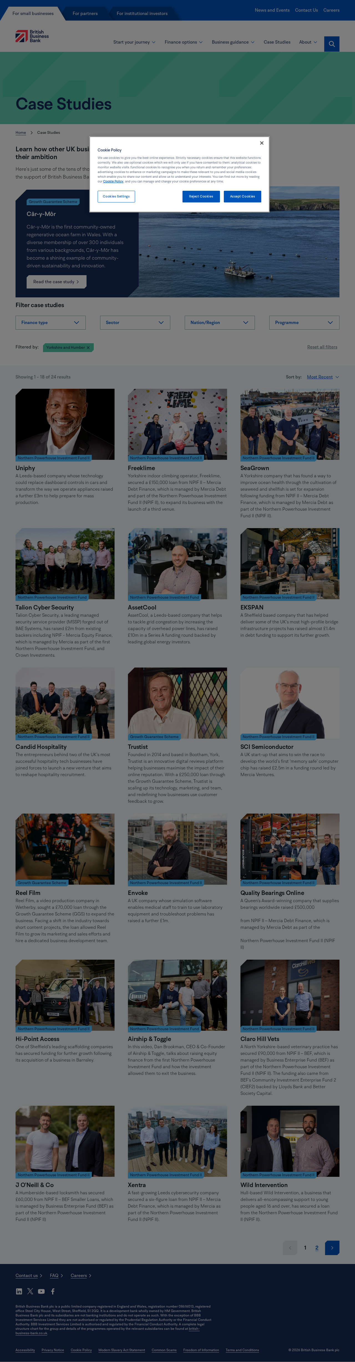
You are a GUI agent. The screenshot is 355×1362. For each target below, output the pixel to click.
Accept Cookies (242, 196)
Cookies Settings (116, 196)
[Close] (262, 143)
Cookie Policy (113, 181)
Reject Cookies (201, 196)
